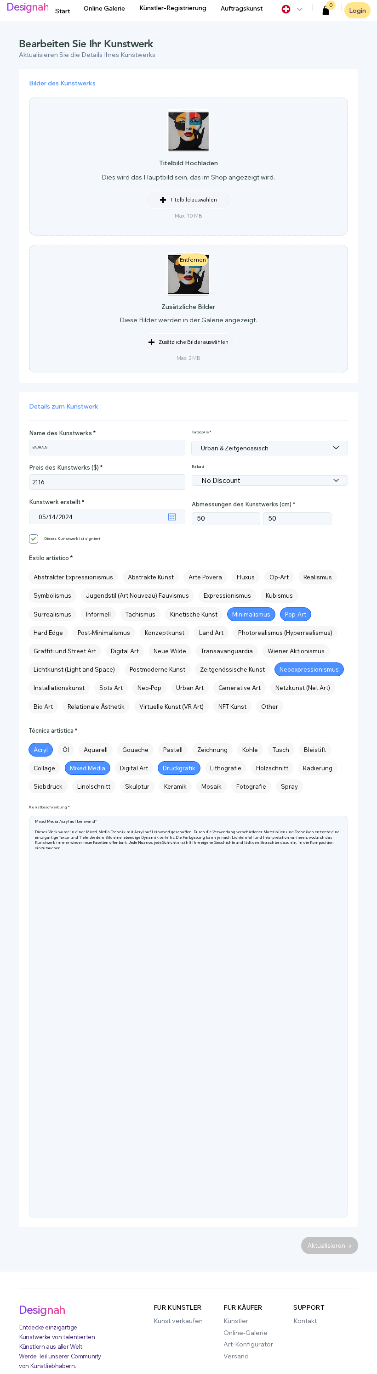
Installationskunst (59, 687)
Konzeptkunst (164, 632)
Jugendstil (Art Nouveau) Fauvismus (137, 595)
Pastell (173, 749)
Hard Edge (48, 632)
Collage (44, 768)
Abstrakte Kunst (151, 577)
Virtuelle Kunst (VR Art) (171, 706)
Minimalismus (251, 614)
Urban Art (190, 687)
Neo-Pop (149, 687)
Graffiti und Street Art (65, 651)
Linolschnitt (93, 786)
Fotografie (251, 786)
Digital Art (125, 651)
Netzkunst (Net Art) (302, 687)
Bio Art (43, 706)
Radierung (317, 768)
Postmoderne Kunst (157, 669)
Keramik (175, 786)
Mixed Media (87, 768)
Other (269, 706)
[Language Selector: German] (291, 9)
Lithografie (225, 768)
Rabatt (198, 466)
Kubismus (279, 595)
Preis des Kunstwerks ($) (64, 468)
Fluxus (246, 577)
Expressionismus (227, 595)
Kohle (250, 749)
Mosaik (211, 786)
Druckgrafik (179, 768)
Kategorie (200, 432)
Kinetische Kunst (193, 614)
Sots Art (111, 687)
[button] (325, 10)
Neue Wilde (170, 651)
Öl (66, 749)
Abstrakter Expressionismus (73, 577)
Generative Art (239, 687)
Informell (98, 614)
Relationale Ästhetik (96, 706)
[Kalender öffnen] (172, 517)
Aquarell (96, 749)
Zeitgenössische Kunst (232, 669)
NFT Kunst (232, 706)
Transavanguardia (227, 651)
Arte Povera (205, 577)
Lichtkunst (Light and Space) (74, 669)
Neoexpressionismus (309, 669)
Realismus (317, 577)
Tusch (281, 749)
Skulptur (137, 786)
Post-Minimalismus (104, 632)
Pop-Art (295, 614)
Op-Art (279, 577)
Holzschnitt (272, 768)
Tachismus (140, 614)
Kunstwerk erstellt (58, 502)
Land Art (211, 632)
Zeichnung (212, 749)
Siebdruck (48, 786)
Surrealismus (52, 614)
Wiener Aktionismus (296, 651)
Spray (289, 786)
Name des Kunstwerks (60, 433)
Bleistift (315, 749)
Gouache (135, 749)
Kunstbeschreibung (48, 807)
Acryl (41, 749)
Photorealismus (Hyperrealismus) (285, 632)
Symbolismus (52, 595)
